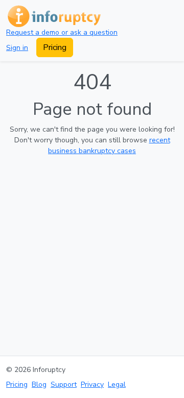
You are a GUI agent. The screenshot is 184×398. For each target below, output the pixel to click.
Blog (39, 384)
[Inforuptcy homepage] (53, 15)
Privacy (92, 384)
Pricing (54, 47)
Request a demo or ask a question (62, 32)
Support (64, 384)
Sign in (17, 48)
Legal (117, 384)
